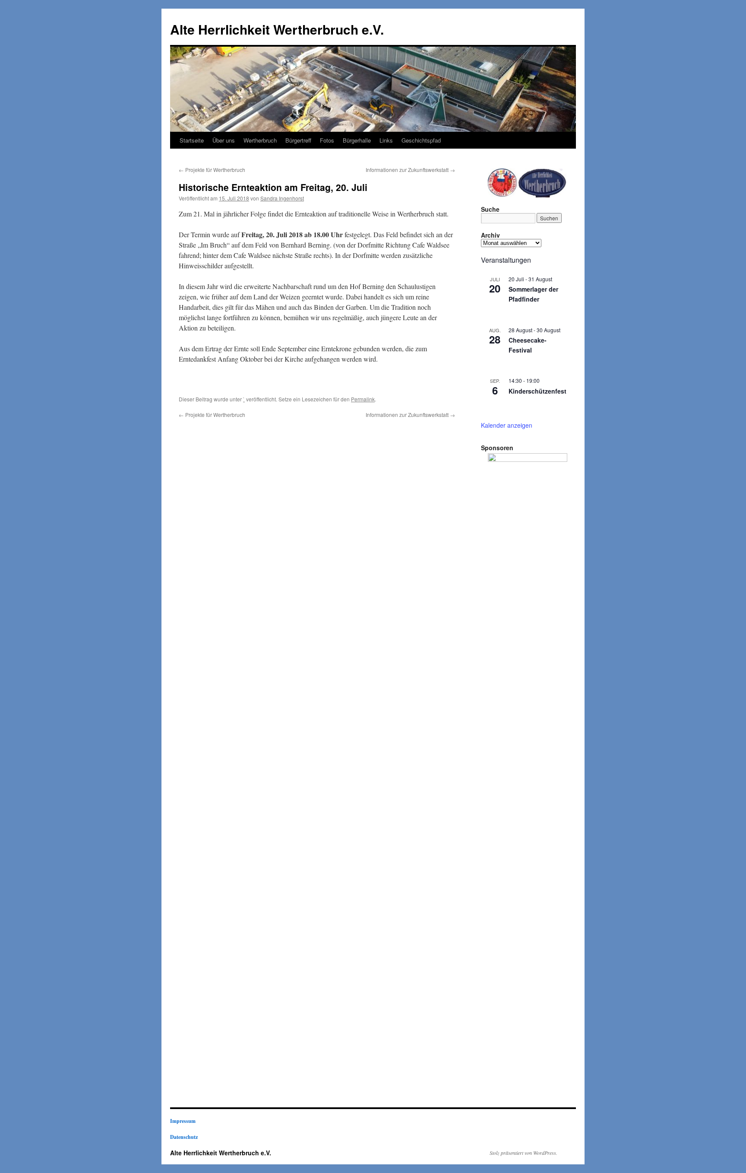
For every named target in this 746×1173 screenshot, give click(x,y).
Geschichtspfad (421, 140)
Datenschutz (184, 1137)
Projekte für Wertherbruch (212, 169)
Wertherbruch (260, 140)
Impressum (183, 1121)
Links (386, 140)
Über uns (223, 140)
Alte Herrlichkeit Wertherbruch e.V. (277, 29)
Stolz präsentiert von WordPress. (523, 1152)
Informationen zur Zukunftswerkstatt (410, 169)
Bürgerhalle (357, 140)
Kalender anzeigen (506, 425)
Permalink (363, 399)
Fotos (327, 140)
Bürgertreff (298, 140)
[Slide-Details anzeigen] (527, 777)
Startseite (192, 140)
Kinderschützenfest (537, 391)
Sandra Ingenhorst (282, 198)
